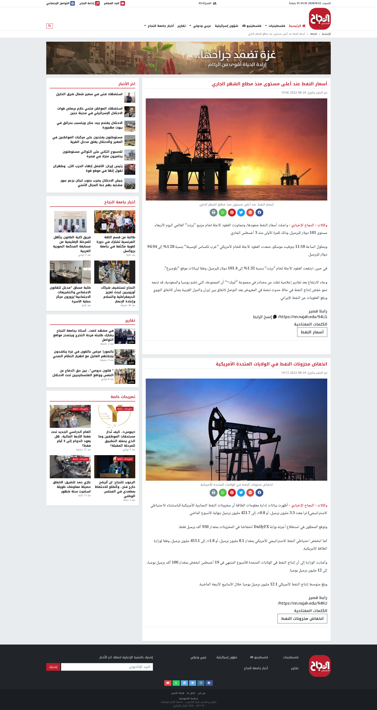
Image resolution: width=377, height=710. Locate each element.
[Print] (214, 212)
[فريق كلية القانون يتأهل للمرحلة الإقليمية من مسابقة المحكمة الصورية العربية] (70, 221)
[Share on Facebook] (259, 212)
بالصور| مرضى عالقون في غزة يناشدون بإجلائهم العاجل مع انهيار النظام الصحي (83, 353)
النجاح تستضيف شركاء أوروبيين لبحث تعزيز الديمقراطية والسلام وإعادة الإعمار (118, 294)
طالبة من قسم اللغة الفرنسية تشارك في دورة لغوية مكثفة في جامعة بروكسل (115, 244)
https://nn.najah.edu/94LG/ (302, 317)
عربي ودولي (201, 26)
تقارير (181, 26)
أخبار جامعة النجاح (160, 26)
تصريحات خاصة (123, 397)
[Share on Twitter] (241, 212)
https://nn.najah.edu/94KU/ (302, 603)
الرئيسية (326, 34)
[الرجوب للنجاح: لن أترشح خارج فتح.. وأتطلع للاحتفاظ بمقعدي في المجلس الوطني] (114, 466)
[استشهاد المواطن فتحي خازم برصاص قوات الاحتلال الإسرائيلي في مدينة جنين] (129, 112)
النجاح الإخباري (320, 19)
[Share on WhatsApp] (223, 212)
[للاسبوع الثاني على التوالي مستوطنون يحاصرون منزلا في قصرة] (129, 155)
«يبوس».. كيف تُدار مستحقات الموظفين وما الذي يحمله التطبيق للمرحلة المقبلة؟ (116, 439)
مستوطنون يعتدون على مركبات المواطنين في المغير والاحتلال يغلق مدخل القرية (87, 139)
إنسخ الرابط (263, 317)
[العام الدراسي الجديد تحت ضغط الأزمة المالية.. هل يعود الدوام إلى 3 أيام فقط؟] (70, 416)
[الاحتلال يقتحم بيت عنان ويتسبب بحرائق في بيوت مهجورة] (129, 126)
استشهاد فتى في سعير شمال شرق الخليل (89, 94)
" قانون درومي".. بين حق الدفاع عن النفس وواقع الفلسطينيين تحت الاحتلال (83, 372)
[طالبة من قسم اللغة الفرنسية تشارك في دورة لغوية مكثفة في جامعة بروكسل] (114, 221)
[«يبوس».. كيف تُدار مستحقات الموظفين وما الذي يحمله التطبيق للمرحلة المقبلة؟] (114, 416)
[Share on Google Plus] (250, 212)
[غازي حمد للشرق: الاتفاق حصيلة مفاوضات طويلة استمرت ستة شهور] (70, 466)
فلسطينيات (276, 26)
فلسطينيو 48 (251, 26)
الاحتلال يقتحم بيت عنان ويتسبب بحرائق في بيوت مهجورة (90, 125)
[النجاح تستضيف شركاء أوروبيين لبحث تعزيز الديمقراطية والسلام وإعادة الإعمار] (114, 272)
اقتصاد (313, 34)
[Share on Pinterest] (232, 212)
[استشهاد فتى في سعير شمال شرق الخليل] (129, 97)
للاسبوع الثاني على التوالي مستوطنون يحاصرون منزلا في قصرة (93, 154)
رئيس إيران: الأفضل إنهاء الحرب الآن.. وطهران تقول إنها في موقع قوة (88, 168)
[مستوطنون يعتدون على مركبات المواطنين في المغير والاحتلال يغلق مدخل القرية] (129, 140)
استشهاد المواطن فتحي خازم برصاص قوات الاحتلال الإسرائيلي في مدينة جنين (90, 110)
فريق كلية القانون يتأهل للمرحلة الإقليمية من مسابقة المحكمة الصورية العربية (72, 244)
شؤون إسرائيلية (226, 26)
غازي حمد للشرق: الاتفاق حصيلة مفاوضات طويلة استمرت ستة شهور (72, 487)
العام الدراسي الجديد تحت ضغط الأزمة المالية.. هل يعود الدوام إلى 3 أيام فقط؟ (71, 439)
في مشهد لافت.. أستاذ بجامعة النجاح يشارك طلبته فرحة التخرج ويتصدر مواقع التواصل (83, 335)
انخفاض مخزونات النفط (302, 618)
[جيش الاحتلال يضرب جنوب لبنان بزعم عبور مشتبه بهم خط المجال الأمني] (129, 184)
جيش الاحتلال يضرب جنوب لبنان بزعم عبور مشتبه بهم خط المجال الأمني (91, 182)
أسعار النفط (312, 332)
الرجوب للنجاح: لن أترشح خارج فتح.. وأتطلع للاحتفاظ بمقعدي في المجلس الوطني (115, 489)
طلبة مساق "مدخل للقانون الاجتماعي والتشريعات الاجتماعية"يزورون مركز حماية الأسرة (70, 294)
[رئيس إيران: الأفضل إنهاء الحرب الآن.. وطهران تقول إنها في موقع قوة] (129, 169)
